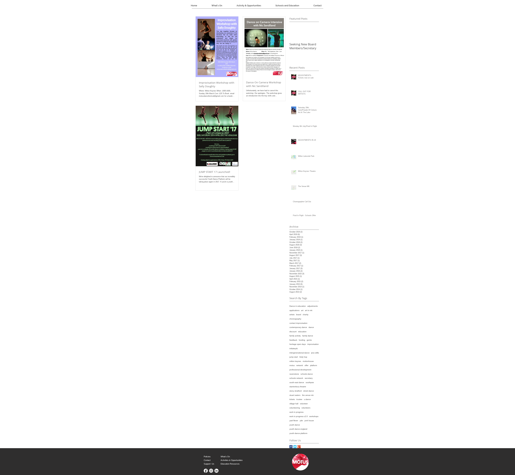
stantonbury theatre (297, 387)
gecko (309, 340)
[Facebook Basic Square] (291, 446)
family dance (307, 336)
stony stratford (295, 391)
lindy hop (303, 357)
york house (309, 420)
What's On (225, 456)
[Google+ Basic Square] (299, 446)
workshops (313, 416)
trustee (299, 399)
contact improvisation (298, 323)
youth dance (294, 425)
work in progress (296, 412)
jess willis (315, 353)
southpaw (310, 382)
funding (302, 340)
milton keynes (295, 361)
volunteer (304, 404)
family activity (295, 336)
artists (292, 314)
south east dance (296, 382)
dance (311, 327)
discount (293, 331)
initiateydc (293, 348)
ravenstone (294, 374)
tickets (292, 399)
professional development (300, 370)
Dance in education (297, 306)
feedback (293, 340)
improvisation (313, 344)
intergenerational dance (299, 353)
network (299, 365)
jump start (293, 357)
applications (294, 310)
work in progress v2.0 (298, 416)
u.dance (307, 399)
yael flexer (293, 420)
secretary (309, 378)
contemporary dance (298, 327)
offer (306, 365)
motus (292, 365)
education (302, 331)
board (298, 314)
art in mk (308, 310)
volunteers (305, 408)
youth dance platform (298, 433)
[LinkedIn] (216, 471)
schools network (296, 378)
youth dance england (298, 429)
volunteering (294, 408)
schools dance (307, 374)
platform (313, 365)
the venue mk (308, 395)
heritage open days (297, 344)
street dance (308, 391)
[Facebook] (206, 471)
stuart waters (294, 395)
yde (301, 420)
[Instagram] (211, 471)
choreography (295, 319)
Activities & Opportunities (232, 460)
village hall (293, 404)
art (302, 310)
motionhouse (308, 361)
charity (305, 314)
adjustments (312, 306)
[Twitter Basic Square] (295, 446)
